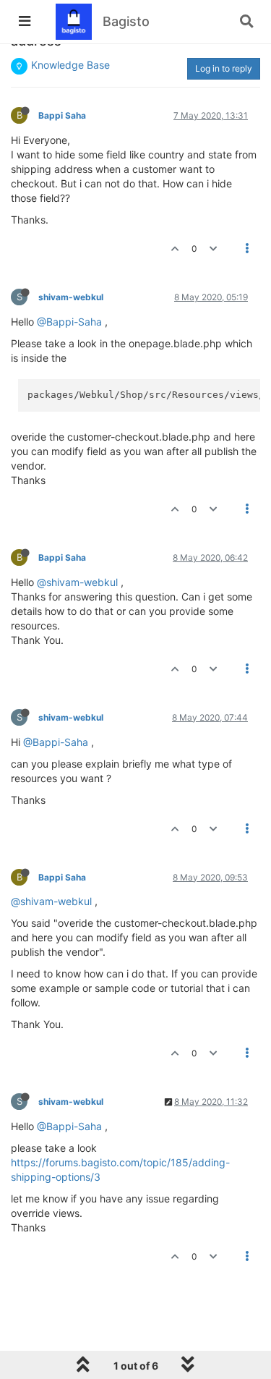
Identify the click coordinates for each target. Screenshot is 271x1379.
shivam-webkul (70, 297)
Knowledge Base (70, 65)
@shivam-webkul (77, 582)
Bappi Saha (62, 115)
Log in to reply (223, 68)
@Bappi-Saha (69, 321)
